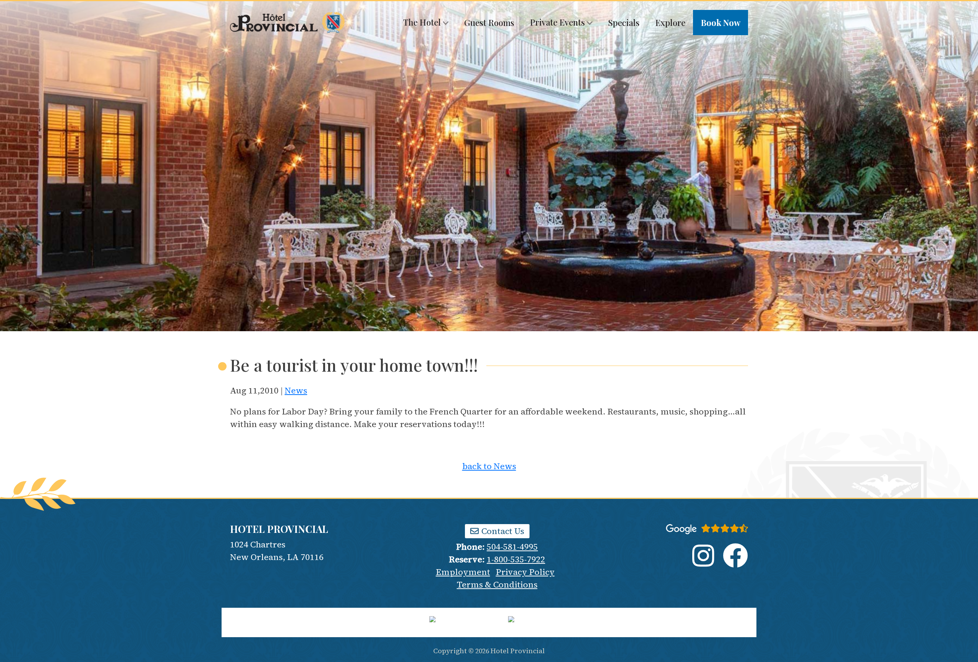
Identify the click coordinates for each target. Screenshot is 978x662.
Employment (463, 572)
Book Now (720, 22)
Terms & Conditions (497, 584)
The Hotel (423, 22)
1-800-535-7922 (516, 559)
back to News (489, 466)
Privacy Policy (525, 572)
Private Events (558, 22)
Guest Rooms (489, 22)
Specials (624, 22)
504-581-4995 (512, 546)
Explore (670, 22)
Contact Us (501, 531)
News (296, 390)
